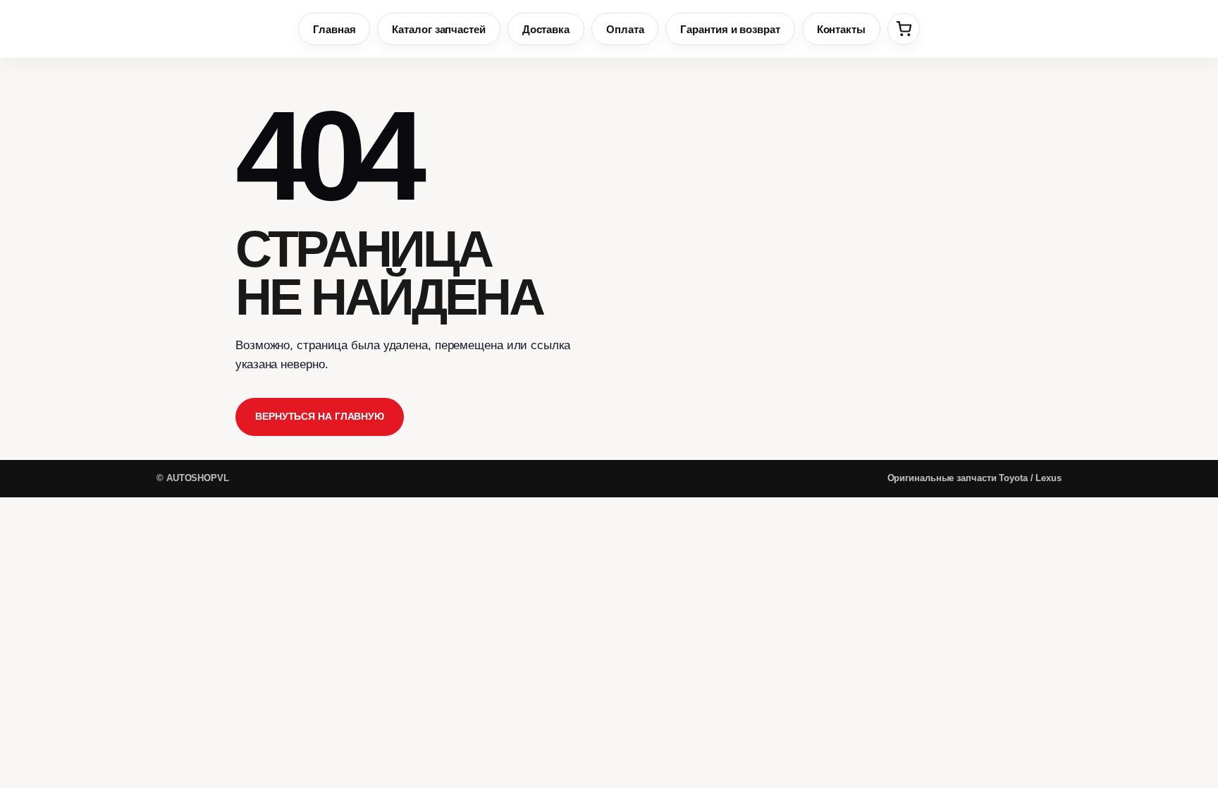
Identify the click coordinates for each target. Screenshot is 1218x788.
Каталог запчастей (438, 29)
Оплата (625, 29)
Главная (334, 29)
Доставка (546, 29)
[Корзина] (903, 29)
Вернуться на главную (319, 416)
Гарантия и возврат (730, 29)
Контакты (841, 29)
